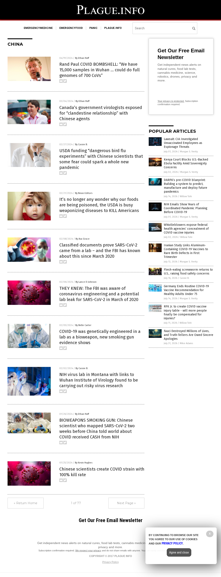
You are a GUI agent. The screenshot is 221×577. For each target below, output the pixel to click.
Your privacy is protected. (171, 101)
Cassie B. (184, 278)
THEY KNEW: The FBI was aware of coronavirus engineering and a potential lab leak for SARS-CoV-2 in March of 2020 (99, 294)
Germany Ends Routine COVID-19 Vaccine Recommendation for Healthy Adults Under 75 (186, 290)
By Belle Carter (83, 325)
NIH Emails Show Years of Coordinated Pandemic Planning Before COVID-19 (185, 208)
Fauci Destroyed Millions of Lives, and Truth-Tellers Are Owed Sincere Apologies (188, 335)
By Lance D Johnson (86, 282)
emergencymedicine (38, 28)
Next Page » (126, 503)
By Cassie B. (81, 144)
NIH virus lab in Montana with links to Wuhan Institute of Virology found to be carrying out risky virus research (98, 380)
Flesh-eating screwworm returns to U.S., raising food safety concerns (188, 271)
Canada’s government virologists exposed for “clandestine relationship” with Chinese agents (100, 113)
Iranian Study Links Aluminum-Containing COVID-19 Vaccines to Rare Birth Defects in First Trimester (186, 251)
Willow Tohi (186, 196)
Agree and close (179, 552)
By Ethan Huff (82, 58)
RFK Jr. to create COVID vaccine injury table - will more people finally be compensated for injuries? (185, 312)
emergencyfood (71, 28)
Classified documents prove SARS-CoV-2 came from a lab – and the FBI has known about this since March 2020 (99, 250)
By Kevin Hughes (83, 462)
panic (93, 28)
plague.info (113, 28)
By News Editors (83, 193)
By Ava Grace (83, 238)
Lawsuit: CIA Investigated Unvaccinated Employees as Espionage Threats (183, 143)
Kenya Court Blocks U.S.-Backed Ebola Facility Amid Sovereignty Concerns (186, 163)
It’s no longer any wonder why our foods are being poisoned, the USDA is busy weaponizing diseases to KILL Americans (99, 205)
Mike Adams (186, 343)
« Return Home (25, 503)
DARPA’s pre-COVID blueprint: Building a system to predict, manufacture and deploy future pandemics (185, 186)
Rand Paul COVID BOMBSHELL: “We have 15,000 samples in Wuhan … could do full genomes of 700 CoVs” (99, 70)
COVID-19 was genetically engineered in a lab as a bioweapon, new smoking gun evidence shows (99, 337)
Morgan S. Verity (189, 151)
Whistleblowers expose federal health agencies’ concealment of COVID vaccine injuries (186, 228)
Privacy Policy (110, 562)
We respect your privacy (88, 550)
